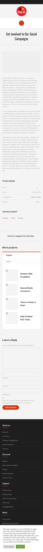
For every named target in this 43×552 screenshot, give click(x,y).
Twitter (13, 218)
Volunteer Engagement (10, 440)
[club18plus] (21, 11)
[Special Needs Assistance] (12, 290)
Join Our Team (7, 478)
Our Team (5, 436)
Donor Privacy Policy (9, 498)
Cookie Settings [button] (8, 546)
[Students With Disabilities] (12, 275)
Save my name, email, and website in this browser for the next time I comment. (18, 402)
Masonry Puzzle (36, 197)
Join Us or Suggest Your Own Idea (20, 236)
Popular (9, 255)
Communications (8, 444)
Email (5, 386)
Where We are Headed (9, 465)
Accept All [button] (20, 546)
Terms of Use (6, 490)
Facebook (5, 218)
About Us (5, 432)
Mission (4, 461)
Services (5, 449)
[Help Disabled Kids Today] (12, 318)
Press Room (6, 519)
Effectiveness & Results (10, 523)
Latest (8, 261)
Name (5, 378)
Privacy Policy (7, 494)
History (4, 469)
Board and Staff (7, 473)
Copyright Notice (8, 507)
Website (5, 395)
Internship (5, 503)
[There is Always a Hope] (12, 304)
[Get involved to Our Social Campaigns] (21, 62)
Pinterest (20, 218)
